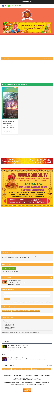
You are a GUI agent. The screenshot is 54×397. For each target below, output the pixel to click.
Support (16, 375)
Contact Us (21, 375)
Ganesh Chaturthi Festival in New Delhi (36, 384)
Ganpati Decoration (36, 369)
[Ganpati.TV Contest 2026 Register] (27, 22)
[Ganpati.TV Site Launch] (4, 282)
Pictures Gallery (16, 310)
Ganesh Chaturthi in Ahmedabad (18, 384)
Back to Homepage (47, 58)
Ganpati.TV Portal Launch (14, 280)
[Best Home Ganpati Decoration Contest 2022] (27, 168)
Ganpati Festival (36, 310)
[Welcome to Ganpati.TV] (27, 158)
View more (50, 277)
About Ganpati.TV (8, 375)
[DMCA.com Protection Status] (27, 388)
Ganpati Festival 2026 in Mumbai (11, 382)
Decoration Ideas (7, 310)
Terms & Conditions (45, 375)
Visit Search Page (9, 268)
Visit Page (8, 131)
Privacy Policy (36, 375)
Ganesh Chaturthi (26, 310)
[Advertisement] (27, 46)
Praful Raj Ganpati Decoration (9, 122)
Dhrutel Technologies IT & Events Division (32, 379)
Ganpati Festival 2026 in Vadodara (41, 382)
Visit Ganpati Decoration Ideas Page (18, 345)
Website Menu (27, 1)
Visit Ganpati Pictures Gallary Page (18, 358)
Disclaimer (28, 375)
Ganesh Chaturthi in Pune (26, 382)
